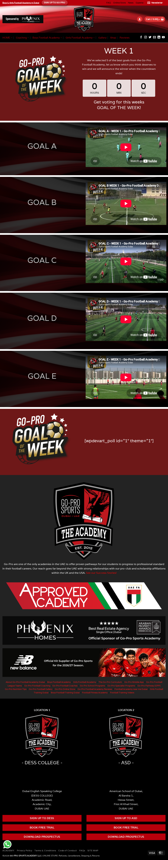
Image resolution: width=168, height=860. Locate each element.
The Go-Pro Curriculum (110, 682)
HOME (6, 37)
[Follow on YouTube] (163, 37)
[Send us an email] (154, 37)
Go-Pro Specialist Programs (121, 685)
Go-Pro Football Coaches (64, 685)
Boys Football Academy (46, 37)
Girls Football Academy (79, 37)
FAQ (108, 2)
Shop (113, 37)
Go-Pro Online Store (65, 689)
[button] (155, 3)
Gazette (139, 2)
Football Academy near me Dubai (131, 689)
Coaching (21, 37)
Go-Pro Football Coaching (37, 685)
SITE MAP (92, 850)
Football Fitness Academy (95, 692)
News (130, 2)
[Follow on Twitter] (150, 37)
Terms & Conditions (45, 850)
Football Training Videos (122, 692)
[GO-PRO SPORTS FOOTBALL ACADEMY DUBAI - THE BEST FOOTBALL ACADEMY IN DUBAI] (84, 19)
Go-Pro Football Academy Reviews (95, 689)
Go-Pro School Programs (92, 685)
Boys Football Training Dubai (65, 692)
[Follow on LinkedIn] (159, 37)
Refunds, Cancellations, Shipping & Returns (79, 855)
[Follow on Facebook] (141, 37)
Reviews (124, 37)
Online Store (119, 2)
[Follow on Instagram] (145, 37)
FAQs (82, 850)
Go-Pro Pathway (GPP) (148, 685)
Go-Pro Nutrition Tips (15, 689)
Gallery (102, 37)
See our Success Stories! (101, 573)
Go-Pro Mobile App (134, 682)
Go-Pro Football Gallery (40, 689)
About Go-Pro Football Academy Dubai (25, 682)
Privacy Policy (24, 850)
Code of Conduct (67, 850)
